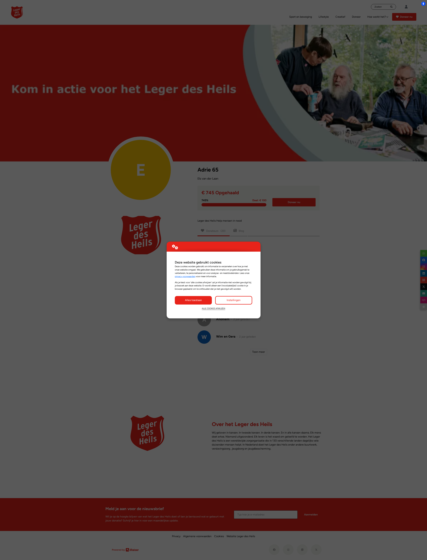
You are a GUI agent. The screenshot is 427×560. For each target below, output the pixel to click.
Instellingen (234, 300)
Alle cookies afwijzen (213, 308)
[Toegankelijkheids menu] (423, 4)
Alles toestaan (193, 300)
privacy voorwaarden (185, 276)
